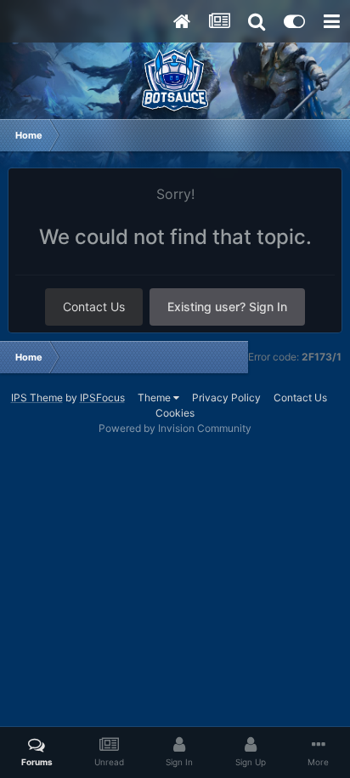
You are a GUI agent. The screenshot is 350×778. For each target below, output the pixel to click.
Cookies (175, 412)
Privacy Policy (226, 397)
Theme (155, 397)
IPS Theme (37, 397)
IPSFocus (102, 397)
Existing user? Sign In (227, 306)
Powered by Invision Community (175, 428)
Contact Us (94, 306)
